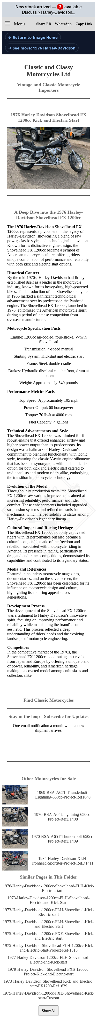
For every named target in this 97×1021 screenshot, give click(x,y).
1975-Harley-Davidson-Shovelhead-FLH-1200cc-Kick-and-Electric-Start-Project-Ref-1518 (48, 947)
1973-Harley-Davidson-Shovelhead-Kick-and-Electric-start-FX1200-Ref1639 (48, 983)
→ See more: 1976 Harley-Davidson (42, 48)
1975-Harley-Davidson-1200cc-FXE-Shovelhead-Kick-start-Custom (48, 995)
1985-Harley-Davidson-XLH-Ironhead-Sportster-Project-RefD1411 (62, 860)
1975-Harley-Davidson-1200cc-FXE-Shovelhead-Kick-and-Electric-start (48, 935)
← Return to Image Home (33, 37)
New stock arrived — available (49, 7)
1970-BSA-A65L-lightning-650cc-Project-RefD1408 (62, 816)
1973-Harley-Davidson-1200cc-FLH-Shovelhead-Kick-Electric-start (48, 912)
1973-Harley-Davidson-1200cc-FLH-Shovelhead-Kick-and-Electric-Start (48, 924)
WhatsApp (63, 24)
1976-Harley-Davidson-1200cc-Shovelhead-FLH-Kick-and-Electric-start (48, 888)
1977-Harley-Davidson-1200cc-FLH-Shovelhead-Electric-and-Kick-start (48, 959)
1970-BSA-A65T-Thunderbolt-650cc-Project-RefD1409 (63, 838)
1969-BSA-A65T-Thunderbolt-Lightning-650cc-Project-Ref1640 (63, 794)
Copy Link (84, 24)
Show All (48, 1011)
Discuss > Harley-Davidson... (48, 12)
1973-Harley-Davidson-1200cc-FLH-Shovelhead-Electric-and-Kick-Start (48, 900)
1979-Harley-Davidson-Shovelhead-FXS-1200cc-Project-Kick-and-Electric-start (48, 971)
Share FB (43, 24)
